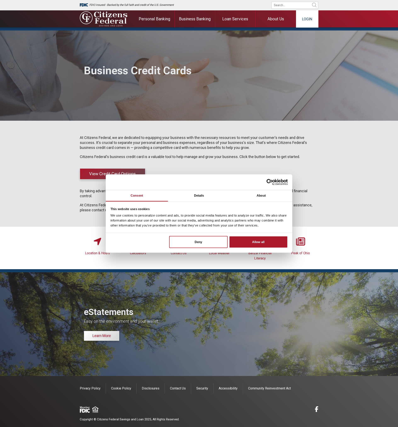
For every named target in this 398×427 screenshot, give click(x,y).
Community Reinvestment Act (269, 388)
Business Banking (195, 19)
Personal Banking (154, 19)
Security (202, 388)
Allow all (258, 241)
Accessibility (228, 388)
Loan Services (235, 19)
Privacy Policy (90, 388)
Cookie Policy (121, 388)
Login (307, 19)
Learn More (101, 335)
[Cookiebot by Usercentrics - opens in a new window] (269, 182)
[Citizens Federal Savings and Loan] (103, 18)
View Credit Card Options (112, 173)
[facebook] (316, 410)
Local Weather (219, 253)
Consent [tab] (137, 195)
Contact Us (179, 253)
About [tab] (261, 195)
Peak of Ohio (300, 253)
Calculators (138, 253)
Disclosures (150, 388)
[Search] (314, 5)
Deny (198, 241)
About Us (275, 19)
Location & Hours (97, 253)
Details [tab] (199, 195)
